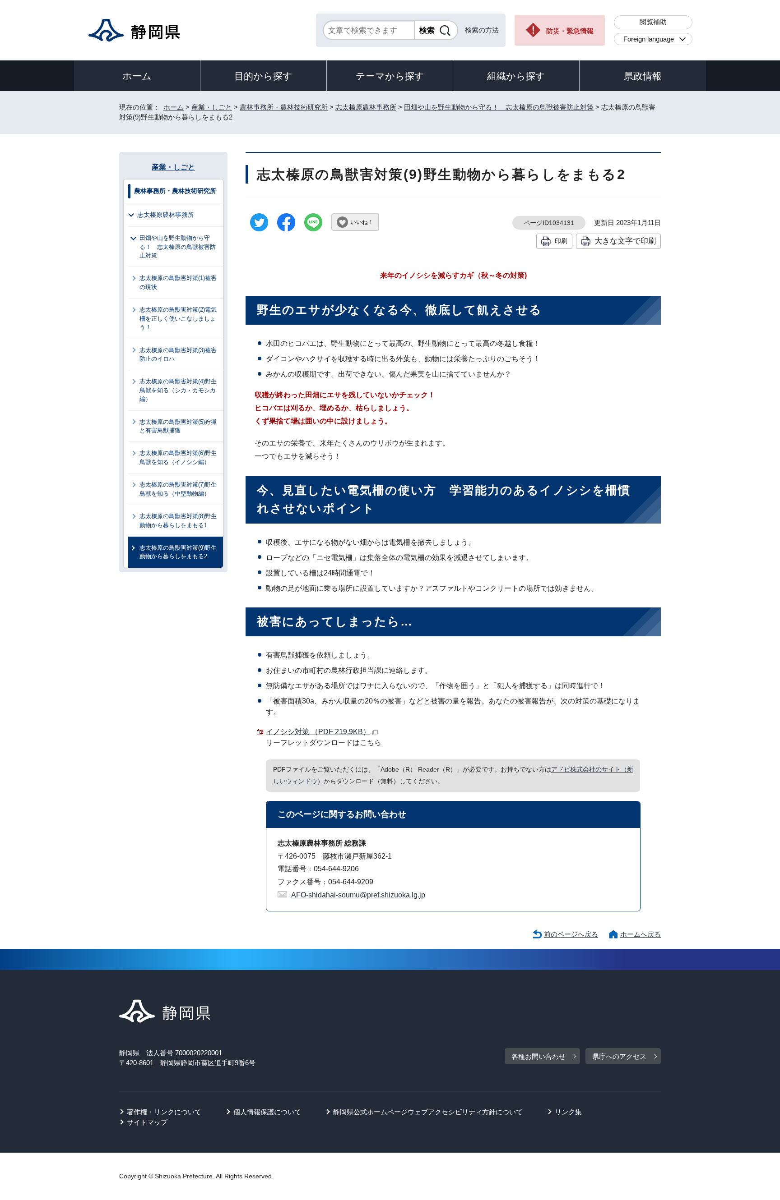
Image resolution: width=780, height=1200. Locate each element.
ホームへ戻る (640, 934)
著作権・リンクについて (164, 1112)
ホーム (137, 76)
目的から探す (263, 76)
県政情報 (643, 76)
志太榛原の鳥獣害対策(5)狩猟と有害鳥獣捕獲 (178, 426)
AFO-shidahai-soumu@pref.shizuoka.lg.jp (358, 895)
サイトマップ (147, 1122)
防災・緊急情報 (570, 31)
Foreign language (648, 39)
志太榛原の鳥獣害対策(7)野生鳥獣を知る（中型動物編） (178, 489)
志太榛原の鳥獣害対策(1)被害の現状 (178, 282)
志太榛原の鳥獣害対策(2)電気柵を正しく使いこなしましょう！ (178, 318)
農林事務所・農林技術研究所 (284, 107)
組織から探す (516, 76)
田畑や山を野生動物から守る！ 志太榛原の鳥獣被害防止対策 (499, 107)
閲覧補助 (653, 22)
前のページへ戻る (571, 934)
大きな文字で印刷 (625, 240)
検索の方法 (482, 30)
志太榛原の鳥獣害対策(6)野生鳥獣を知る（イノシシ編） (178, 457)
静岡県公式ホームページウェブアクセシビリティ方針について (428, 1112)
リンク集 (568, 1112)
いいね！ (362, 222)
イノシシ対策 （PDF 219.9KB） (318, 732)
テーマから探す (390, 76)
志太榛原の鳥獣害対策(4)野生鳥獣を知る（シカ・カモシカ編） (178, 390)
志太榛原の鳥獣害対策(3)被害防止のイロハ (178, 354)
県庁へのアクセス (619, 1056)
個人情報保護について (267, 1112)
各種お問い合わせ (538, 1056)
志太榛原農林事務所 (365, 107)
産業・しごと (211, 107)
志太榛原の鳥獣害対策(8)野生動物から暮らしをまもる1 (178, 520)
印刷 (561, 240)
